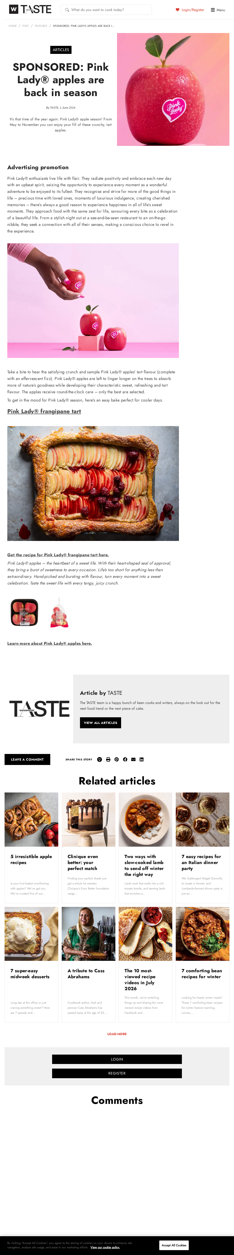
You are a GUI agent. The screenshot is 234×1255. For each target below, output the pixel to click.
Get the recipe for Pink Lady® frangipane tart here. (58, 555)
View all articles (100, 722)
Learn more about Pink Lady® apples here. (49, 643)
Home (13, 26)
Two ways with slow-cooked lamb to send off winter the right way (144, 865)
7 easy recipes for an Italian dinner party (201, 862)
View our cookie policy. (105, 1247)
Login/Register (192, 9)
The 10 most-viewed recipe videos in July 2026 (140, 979)
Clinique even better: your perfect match (83, 862)
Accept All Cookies (174, 1245)
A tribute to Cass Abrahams (86, 973)
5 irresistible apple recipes (31, 859)
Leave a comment (27, 759)
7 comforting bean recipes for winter (202, 973)
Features (41, 26)
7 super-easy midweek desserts (31, 973)
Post (25, 26)
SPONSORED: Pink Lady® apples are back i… (83, 26)
